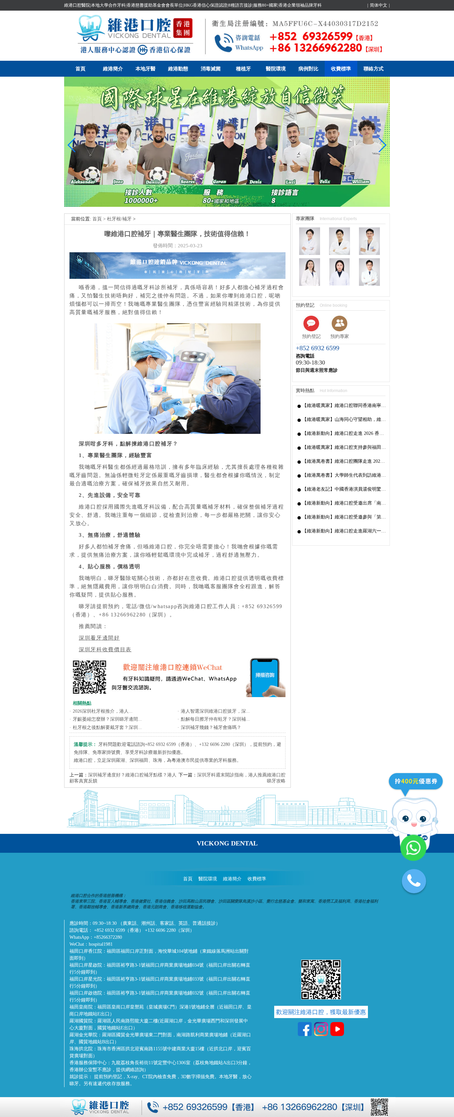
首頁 (80, 68)
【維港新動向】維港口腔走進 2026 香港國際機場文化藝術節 (344, 433)
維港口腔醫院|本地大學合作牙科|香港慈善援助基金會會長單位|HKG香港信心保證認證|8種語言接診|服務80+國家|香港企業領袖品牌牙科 (193, 5)
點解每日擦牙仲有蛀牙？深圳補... (215, 719)
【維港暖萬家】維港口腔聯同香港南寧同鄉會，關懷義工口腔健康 (344, 405)
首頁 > (99, 218)
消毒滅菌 (211, 68)
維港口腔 (251, 295)
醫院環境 (276, 68)
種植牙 (243, 68)
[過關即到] (227, 205)
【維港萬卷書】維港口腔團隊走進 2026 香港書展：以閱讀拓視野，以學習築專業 (344, 461)
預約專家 (339, 336)
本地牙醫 (146, 68)
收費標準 (341, 68)
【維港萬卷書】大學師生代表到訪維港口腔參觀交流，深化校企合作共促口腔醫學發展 (344, 475)
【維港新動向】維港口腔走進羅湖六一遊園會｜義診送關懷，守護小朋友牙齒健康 (344, 530)
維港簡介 (113, 68)
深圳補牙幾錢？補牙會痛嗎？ (211, 727)
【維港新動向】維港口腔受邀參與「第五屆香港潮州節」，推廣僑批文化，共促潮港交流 (344, 517)
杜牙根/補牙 (119, 218)
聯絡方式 (374, 68)
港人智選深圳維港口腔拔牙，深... (215, 711)
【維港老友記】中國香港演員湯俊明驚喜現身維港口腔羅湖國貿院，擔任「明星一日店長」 (344, 489)
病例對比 (308, 68)
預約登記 (311, 336)
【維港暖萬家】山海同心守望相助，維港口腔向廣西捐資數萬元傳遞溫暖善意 (344, 419)
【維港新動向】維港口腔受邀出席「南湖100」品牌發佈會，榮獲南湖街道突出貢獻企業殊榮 (344, 503)
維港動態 (178, 68)
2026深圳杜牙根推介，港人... (103, 711)
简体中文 (378, 5)
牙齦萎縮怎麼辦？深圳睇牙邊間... (107, 719)
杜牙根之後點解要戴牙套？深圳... (107, 727)
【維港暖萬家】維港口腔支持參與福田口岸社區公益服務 (344, 447)
